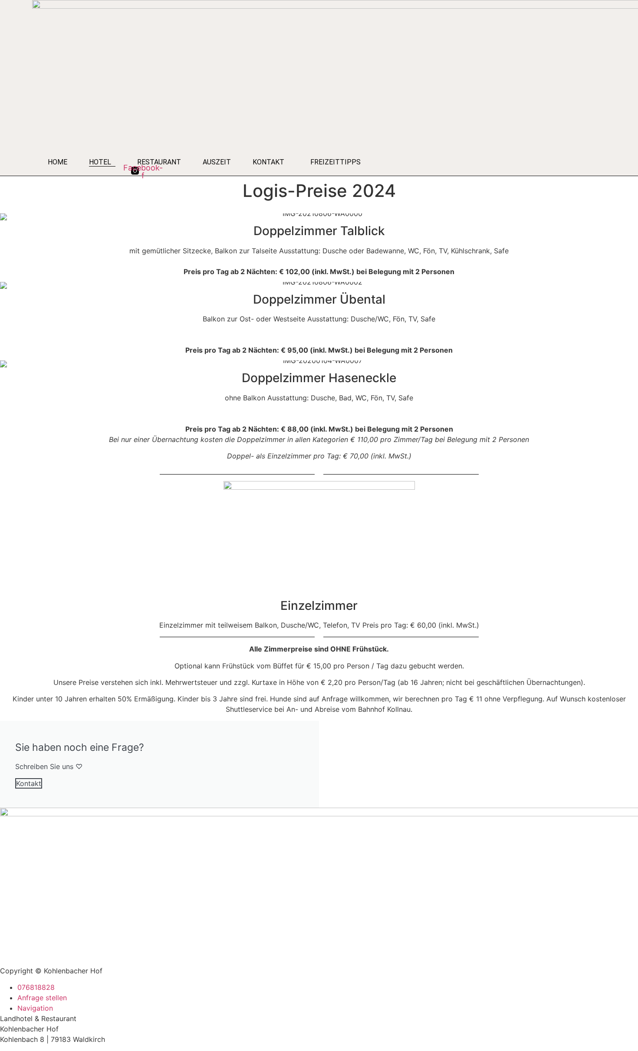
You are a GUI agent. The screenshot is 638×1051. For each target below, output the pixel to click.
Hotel (100, 162)
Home (57, 162)
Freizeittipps (335, 162)
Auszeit (217, 162)
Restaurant (159, 162)
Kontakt (268, 162)
